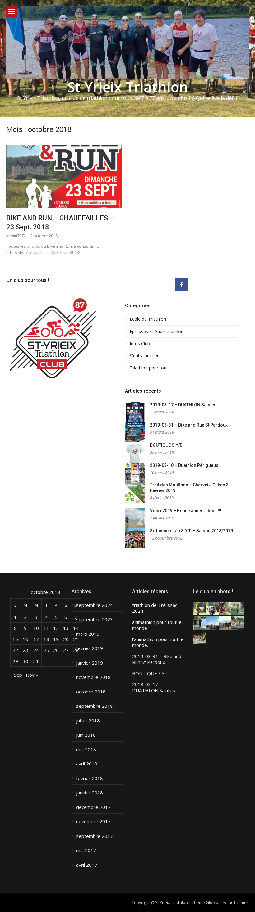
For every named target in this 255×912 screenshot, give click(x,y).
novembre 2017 (93, 821)
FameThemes (236, 902)
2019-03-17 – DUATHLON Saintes (183, 404)
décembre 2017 (93, 807)
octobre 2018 (91, 692)
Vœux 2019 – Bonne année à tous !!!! (186, 510)
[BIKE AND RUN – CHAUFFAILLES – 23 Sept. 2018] (64, 176)
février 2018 (89, 778)
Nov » (32, 675)
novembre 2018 (93, 677)
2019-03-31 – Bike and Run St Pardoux (189, 424)
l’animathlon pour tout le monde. (157, 642)
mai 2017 (86, 850)
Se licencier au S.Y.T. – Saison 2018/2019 (191, 530)
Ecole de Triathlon (148, 319)
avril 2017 (86, 865)
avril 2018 (86, 764)
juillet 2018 (88, 721)
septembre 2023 (94, 619)
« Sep (16, 675)
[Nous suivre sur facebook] (181, 284)
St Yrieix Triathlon (127, 86)
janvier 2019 (89, 663)
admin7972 (16, 235)
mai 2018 (86, 749)
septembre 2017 (94, 836)
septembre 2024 (94, 605)
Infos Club (140, 343)
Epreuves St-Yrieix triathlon (156, 331)
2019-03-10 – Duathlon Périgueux (184, 465)
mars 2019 (88, 634)
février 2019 (89, 648)
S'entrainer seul (145, 356)
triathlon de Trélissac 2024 (154, 608)
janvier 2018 (89, 793)
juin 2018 (86, 735)
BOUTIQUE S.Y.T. (166, 445)
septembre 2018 (94, 706)
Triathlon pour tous (149, 368)
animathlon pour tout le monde (157, 625)
